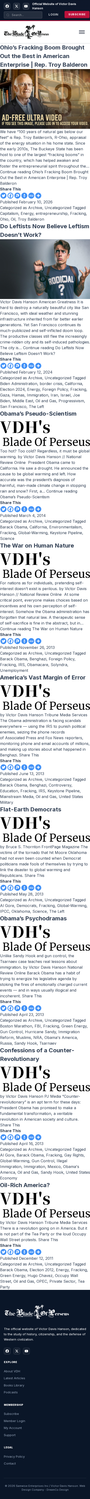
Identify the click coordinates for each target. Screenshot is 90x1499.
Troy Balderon (31, 219)
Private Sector (62, 1281)
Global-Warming (33, 532)
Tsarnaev (47, 1043)
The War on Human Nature (37, 545)
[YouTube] (26, 6)
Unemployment (14, 670)
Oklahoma (21, 911)
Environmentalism (65, 527)
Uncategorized (58, 207)
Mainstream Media (16, 796)
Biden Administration (18, 383)
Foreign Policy (55, 389)
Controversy (60, 785)
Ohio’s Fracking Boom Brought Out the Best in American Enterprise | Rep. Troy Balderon (44, 56)
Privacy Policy (14, 1456)
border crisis (51, 383)
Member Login (14, 1421)
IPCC (4, 911)
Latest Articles (14, 1378)
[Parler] (17, 196)
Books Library (14, 1385)
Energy (27, 213)
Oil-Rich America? (25, 1185)
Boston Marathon (16, 1026)
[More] (38, 196)
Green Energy (74, 1026)
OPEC (41, 1281)
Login (53, 14)
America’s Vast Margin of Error (43, 677)
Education (9, 790)
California (73, 383)
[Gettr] (24, 196)
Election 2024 (12, 389)
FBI (38, 1026)
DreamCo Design (58, 1489)
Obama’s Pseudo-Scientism (38, 413)
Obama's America (60, 1037)
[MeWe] (31, 196)
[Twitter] (3, 196)
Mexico (54, 1166)
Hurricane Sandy (40, 1031)
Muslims (23, 1037)
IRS (21, 664)
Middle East (22, 400)
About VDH (12, 1371)
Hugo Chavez (40, 1275)
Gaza (4, 395)
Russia (6, 1043)
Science (7, 538)
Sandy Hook (25, 1043)
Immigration (37, 395)
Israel (65, 395)
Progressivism (71, 400)
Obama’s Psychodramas (33, 918)
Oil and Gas (46, 400)
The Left (36, 406)
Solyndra (59, 664)
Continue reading (44, 177)
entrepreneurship (52, 213)
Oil (13, 219)
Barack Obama (13, 527)
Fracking (78, 213)
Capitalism (9, 213)
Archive (35, 207)
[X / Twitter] (16, 6)
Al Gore (7, 905)
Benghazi (38, 659)
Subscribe (77, 14)
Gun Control (11, 1031)
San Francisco (13, 406)
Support (10, 1435)
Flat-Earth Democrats (30, 809)
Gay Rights (74, 1155)
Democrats (26, 905)
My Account (13, 1428)
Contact (10, 1463)
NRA (37, 1037)
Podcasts (11, 1392)
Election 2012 (42, 1269)
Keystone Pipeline (66, 532)
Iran (54, 395)
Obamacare (37, 664)
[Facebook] (7, 6)
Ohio (4, 219)
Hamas (18, 395)
